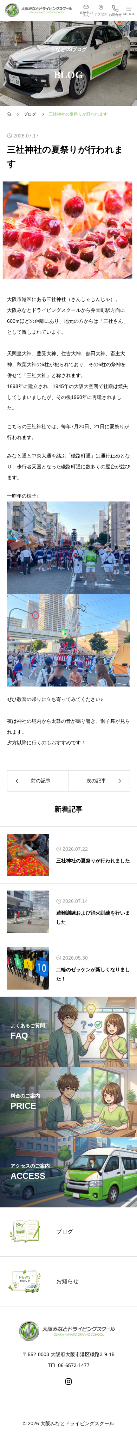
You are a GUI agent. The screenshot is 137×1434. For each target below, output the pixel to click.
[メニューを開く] (129, 11)
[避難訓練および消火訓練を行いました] (28, 912)
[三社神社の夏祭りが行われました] (28, 855)
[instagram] (68, 1381)
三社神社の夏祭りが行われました (93, 860)
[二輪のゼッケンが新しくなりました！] (28, 968)
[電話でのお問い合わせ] (115, 10)
